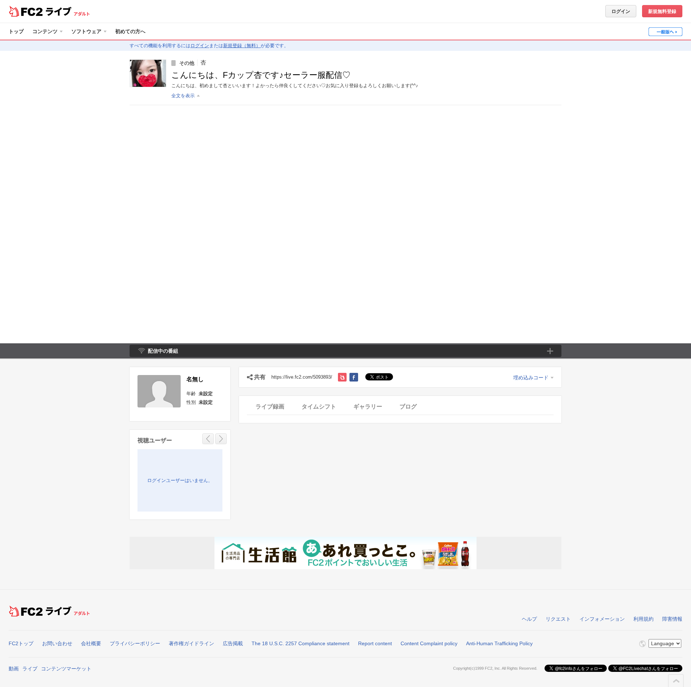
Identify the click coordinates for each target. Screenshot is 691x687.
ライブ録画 (270, 406)
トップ (16, 31)
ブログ (408, 406)
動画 (14, 669)
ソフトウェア (86, 31)
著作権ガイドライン (191, 643)
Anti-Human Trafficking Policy (499, 643)
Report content (375, 643)
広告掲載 (233, 643)
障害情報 (672, 619)
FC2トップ (21, 643)
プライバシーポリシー (135, 643)
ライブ (29, 669)
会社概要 (91, 643)
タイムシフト (319, 406)
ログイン (620, 11)
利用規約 (643, 619)
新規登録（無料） (242, 45)
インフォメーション (602, 619)
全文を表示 (183, 95)
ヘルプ (529, 619)
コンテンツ (45, 31)
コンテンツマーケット (66, 669)
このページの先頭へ (676, 681)
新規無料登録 (662, 11)
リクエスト (558, 619)
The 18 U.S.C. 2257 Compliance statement (300, 643)
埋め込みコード (530, 377)
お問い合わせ (57, 643)
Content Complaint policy (429, 643)
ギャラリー (367, 406)
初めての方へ (130, 31)
